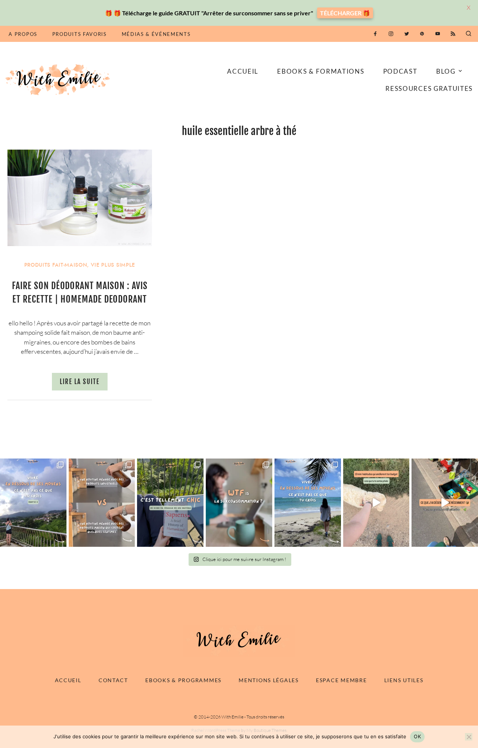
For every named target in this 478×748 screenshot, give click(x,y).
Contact (113, 680)
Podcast (400, 71)
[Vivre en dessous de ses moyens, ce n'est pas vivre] (307, 503)
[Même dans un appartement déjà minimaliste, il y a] (445, 503)
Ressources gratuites (429, 88)
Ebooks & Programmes (183, 680)
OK (417, 736)
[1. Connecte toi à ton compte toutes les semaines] (376, 503)
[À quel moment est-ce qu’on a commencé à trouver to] (239, 503)
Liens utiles (403, 680)
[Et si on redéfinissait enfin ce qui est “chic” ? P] (170, 503)
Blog (446, 71)
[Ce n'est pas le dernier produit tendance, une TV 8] (102, 503)
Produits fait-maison (55, 265)
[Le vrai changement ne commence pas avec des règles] (33, 503)
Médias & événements (156, 34)
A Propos (23, 34)
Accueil (242, 71)
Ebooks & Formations (320, 71)
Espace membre (341, 680)
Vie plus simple (113, 265)
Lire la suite (80, 382)
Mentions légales (269, 680)
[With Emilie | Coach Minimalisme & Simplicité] (59, 79)
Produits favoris (79, 34)
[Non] (468, 737)
